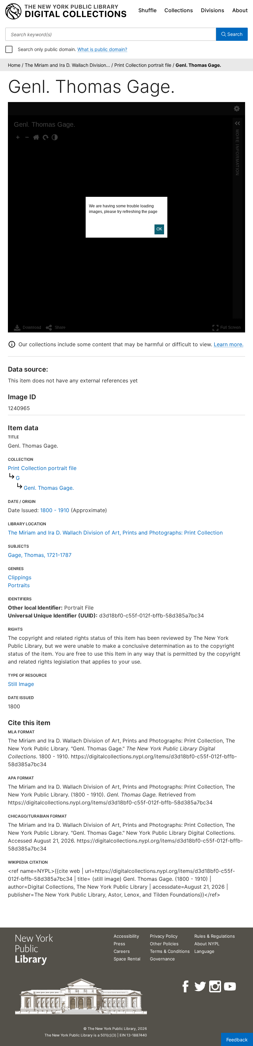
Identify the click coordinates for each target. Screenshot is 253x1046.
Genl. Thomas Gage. (49, 487)
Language (204, 951)
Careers (122, 951)
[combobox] (110, 34)
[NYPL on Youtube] (230, 986)
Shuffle (147, 10)
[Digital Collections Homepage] (65, 11)
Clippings (19, 577)
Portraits (19, 585)
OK (159, 229)
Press (119, 943)
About (240, 10)
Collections (178, 10)
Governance (162, 958)
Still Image (21, 684)
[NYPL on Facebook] (186, 986)
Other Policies (164, 943)
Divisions (212, 10)
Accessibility (126, 936)
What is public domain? (102, 49)
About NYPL (206, 943)
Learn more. (228, 344)
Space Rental (127, 958)
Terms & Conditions (170, 951)
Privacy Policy (164, 936)
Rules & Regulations (214, 936)
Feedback (237, 1039)
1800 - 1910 (54, 510)
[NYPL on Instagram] (215, 986)
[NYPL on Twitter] (200, 986)
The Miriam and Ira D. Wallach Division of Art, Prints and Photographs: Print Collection (115, 532)
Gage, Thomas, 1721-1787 (39, 555)
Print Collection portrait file (42, 468)
